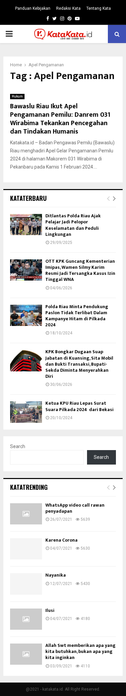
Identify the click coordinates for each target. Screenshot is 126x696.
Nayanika (55, 575)
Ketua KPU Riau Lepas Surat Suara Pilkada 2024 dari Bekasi (79, 406)
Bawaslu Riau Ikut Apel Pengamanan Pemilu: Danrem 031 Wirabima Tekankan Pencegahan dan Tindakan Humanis (60, 119)
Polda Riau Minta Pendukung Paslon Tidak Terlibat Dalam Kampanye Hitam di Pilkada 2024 (76, 316)
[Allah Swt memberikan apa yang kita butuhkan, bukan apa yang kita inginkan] (26, 654)
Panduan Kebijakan (32, 8)
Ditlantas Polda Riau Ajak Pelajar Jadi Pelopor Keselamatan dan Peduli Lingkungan (73, 225)
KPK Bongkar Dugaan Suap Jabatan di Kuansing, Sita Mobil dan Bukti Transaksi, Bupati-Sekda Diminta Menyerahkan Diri (79, 364)
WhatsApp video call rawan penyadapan (74, 508)
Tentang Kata (98, 8)
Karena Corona (61, 540)
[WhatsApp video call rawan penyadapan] (26, 513)
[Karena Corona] (26, 548)
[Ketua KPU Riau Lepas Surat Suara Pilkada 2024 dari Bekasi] (26, 412)
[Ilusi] (26, 619)
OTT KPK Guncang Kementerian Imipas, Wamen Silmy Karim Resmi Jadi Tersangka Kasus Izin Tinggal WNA (80, 270)
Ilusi (49, 610)
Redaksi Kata (68, 8)
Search (17, 446)
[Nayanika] (26, 583)
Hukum (17, 96)
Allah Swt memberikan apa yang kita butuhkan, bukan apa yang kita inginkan (80, 651)
